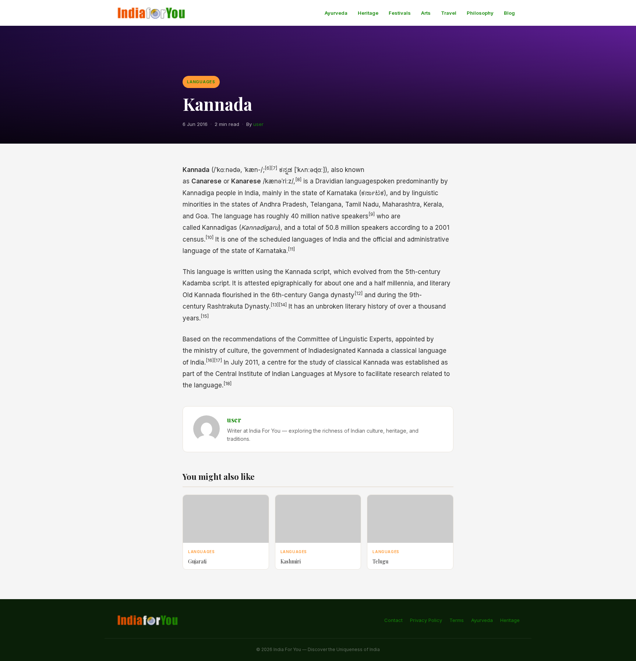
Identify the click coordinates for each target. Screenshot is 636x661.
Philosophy (480, 13)
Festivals (400, 13)
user (258, 124)
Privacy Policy (426, 620)
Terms (456, 620)
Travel (448, 13)
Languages (201, 81)
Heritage (368, 13)
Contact (393, 620)
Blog (509, 13)
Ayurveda (336, 13)
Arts (426, 13)
